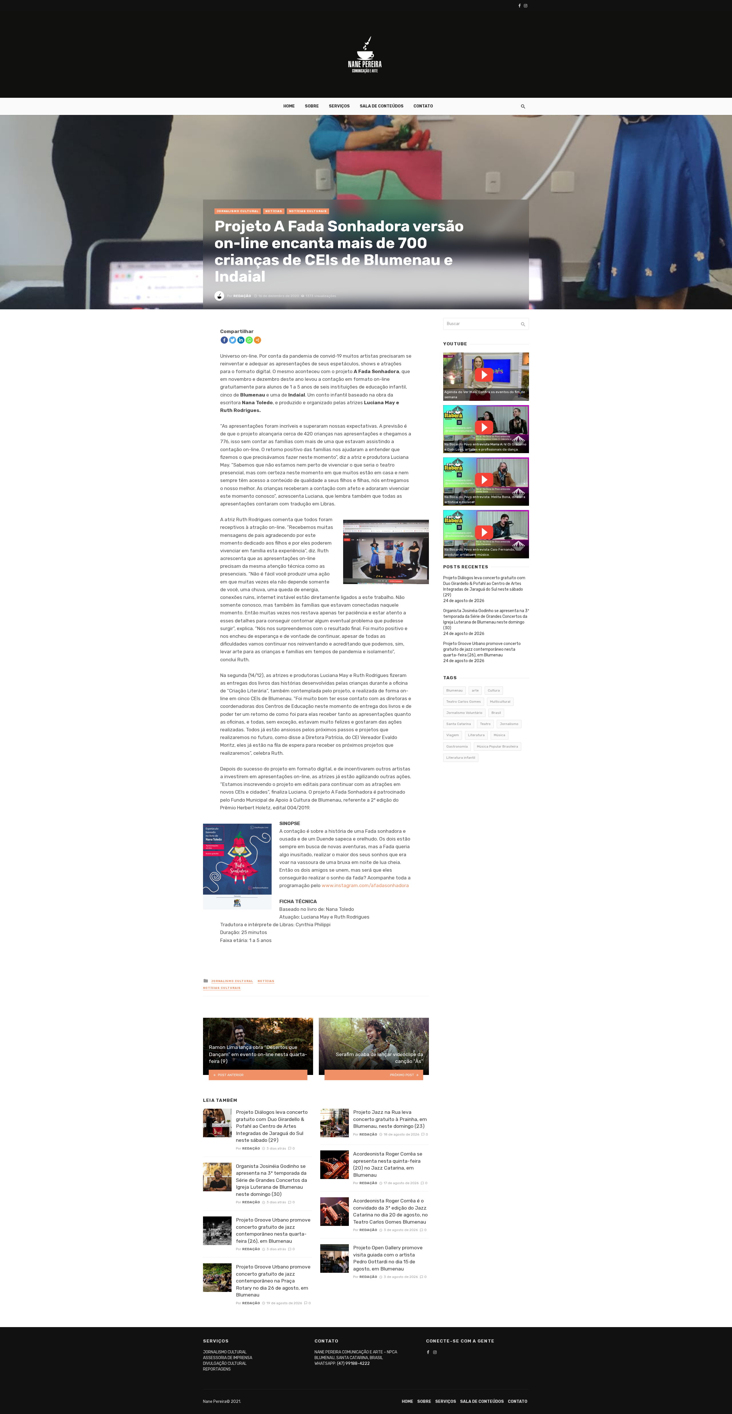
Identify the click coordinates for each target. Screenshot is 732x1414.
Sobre (312, 106)
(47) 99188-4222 (353, 1363)
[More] (257, 340)
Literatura (476, 735)
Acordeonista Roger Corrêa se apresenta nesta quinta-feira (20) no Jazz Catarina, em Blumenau (387, 1164)
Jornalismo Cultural (237, 211)
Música (499, 735)
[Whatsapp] (249, 340)
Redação (242, 296)
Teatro (485, 724)
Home (289, 106)
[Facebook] (224, 340)
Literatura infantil (460, 758)
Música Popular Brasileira (497, 746)
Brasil (496, 713)
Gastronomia (457, 746)
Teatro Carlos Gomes (463, 702)
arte (475, 690)
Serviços (339, 106)
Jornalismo (509, 724)
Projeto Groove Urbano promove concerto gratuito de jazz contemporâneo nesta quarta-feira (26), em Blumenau (273, 1230)
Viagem (452, 735)
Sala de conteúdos (381, 106)
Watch (484, 375)
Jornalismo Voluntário (464, 713)
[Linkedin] (240, 340)
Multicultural (500, 702)
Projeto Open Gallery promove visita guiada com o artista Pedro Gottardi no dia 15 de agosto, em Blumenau (388, 1258)
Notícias (273, 211)
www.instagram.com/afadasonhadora (365, 885)
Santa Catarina (458, 724)
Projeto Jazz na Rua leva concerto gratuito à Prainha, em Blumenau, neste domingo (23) (390, 1119)
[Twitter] (232, 340)
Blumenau (454, 690)
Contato (423, 106)
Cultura (494, 690)
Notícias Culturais (308, 211)
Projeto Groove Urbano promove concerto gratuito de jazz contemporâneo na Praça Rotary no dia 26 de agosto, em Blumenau (273, 1281)
